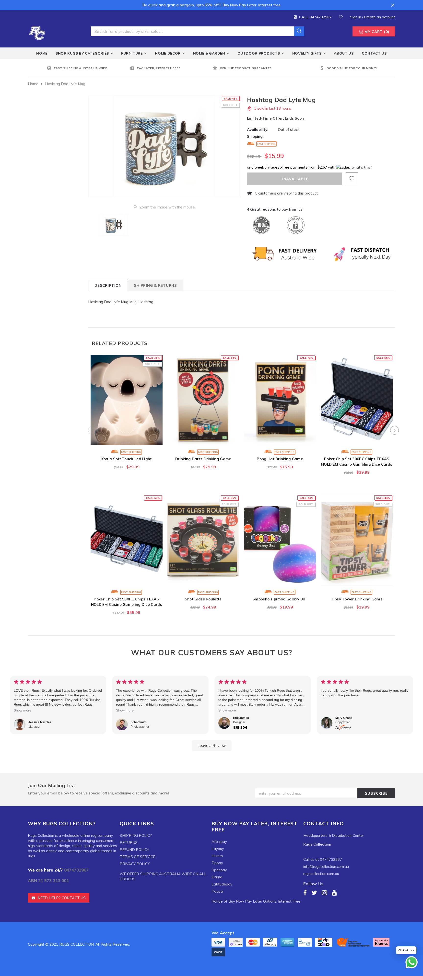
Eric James (241, 718)
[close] (392, 5)
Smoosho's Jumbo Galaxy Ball (279, 599)
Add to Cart (203, 440)
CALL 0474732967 (315, 17)
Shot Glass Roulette (203, 599)
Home (33, 83)
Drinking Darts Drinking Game (203, 459)
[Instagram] (324, 892)
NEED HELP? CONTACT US (62, 898)
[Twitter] (314, 892)
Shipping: (255, 136)
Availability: (257, 129)
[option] (87, 68)
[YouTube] (334, 892)
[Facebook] (305, 892)
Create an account (379, 17)
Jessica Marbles (39, 722)
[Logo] (37, 32)
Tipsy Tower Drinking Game (357, 599)
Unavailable (127, 440)
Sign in (356, 17)
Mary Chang (343, 718)
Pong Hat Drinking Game (280, 459)
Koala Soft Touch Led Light (126, 459)
